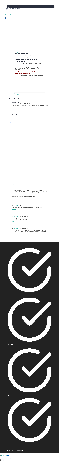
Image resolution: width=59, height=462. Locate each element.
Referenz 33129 (16, 96)
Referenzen (8, 9)
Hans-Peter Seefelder (19, 55)
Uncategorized (17, 52)
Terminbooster (8, 7)
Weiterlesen (14, 108)
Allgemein (13, 113)
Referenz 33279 (15, 114)
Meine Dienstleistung (4, 455)
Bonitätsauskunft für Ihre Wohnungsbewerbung (14, 8)
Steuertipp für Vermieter (17, 185)
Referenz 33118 (16, 94)
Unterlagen (2, 460)
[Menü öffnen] (5, 18)
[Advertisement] (29, 86)
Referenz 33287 (15, 204)
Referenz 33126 (15, 102)
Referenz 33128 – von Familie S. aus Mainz (21, 215)
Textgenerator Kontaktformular (6, 456)
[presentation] (30, 152)
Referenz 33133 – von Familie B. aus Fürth (21, 227)
